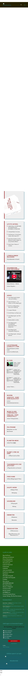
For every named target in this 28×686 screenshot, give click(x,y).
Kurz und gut (6, 581)
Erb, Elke (15, 33)
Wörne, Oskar (14, 41)
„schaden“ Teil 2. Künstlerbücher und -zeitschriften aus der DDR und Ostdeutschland (17, 372)
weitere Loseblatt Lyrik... (13, 352)
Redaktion (6, 28)
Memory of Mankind (8, 587)
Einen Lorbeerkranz (8, 630)
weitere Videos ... (11, 386)
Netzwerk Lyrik (6, 563)
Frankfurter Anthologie (8, 572)
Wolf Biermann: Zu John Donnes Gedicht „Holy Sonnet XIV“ (14, 235)
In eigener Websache (12, 310)
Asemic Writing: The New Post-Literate (12, 596)
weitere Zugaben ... (11, 286)
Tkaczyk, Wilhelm (12, 39)
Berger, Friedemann (15, 28)
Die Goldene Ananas (8, 634)
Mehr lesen (6, 46)
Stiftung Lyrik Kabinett (8, 557)
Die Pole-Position (7, 632)
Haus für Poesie (6, 555)
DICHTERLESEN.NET (8, 583)
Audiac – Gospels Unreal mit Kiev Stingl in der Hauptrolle (17, 364)
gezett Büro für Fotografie (9, 577)
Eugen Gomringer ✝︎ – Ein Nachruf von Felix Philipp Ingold (14, 302)
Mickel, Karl (10, 35)
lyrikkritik (5, 568)
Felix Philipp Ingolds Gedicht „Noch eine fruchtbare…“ (14, 298)
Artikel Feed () (11, 443)
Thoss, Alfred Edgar (10, 38)
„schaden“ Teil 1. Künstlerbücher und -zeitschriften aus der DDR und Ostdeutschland (17, 380)
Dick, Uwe (12, 77)
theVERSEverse (6, 592)
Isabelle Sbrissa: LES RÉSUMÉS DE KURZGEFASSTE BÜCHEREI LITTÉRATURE (14, 227)
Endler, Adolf (9, 33)
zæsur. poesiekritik (7, 570)
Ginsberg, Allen (14, 154)
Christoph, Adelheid (13, 31)
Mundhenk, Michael (12, 155)
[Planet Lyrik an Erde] (14, 455)
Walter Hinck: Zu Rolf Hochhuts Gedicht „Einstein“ (12, 603)
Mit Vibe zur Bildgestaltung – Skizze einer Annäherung (14, 306)
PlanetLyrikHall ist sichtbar (13, 320)
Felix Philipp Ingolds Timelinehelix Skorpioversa (13, 330)
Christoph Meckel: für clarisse (14, 231)
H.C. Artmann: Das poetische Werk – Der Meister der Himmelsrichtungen (13, 610)
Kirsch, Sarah (16, 34)
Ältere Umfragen (6, 647)
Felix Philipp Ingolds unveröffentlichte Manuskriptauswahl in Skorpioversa (12, 325)
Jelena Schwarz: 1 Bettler (13, 284)
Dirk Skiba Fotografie (8, 575)
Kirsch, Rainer (8, 34)
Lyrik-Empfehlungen (8, 561)
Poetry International (7, 559)
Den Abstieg (6, 637)
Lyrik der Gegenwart (8, 564)
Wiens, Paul (8, 41)
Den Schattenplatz (7, 636)
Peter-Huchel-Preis (7, 585)
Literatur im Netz (7, 588)
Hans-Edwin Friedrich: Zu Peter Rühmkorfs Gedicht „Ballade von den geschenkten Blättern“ (14, 240)
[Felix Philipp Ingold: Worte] (14, 479)
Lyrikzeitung (6, 566)
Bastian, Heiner (14, 115)
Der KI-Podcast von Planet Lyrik (14, 313)
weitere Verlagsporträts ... (13, 418)
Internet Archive (7, 590)
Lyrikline (5, 579)
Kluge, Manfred (20, 77)
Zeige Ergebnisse (14, 643)
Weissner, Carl (17, 116)
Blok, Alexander (9, 30)
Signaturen (5, 574)
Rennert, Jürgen (11, 37)
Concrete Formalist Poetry (9, 594)
